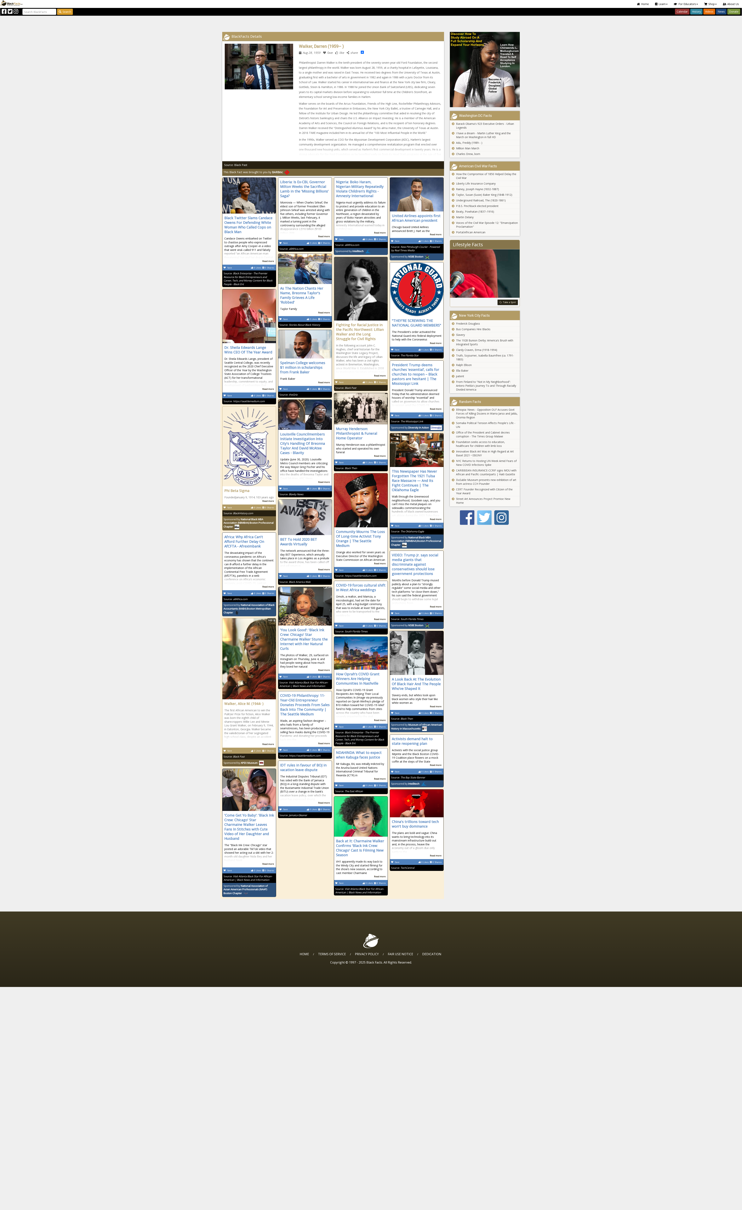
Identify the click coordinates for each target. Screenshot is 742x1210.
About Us (733, 4)
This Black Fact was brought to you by (253, 172)
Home (645, 4)
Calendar (682, 11)
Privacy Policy (367, 954)
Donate (734, 11)
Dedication (431, 954)
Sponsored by (349, 251)
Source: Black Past (235, 165)
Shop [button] (711, 4)
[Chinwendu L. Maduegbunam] (485, 69)
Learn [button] (662, 4)
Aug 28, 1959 (311, 53)
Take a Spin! (509, 302)
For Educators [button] (687, 4)
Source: (248, 279)
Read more (268, 261)
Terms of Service (332, 954)
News (721, 11)
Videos (709, 11)
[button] (19, 1205)
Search (67, 12)
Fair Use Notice (400, 954)
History (696, 11)
